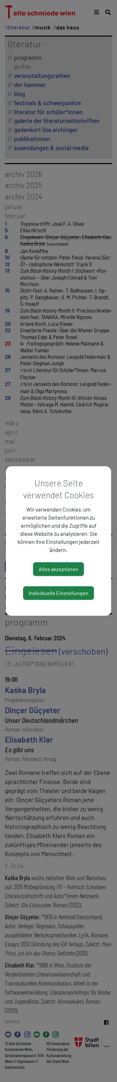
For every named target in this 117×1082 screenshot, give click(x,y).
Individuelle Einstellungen (58, 593)
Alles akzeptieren (58, 569)
